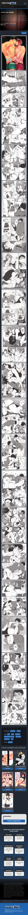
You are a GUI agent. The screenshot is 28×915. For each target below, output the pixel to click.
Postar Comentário (14, 821)
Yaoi (12, 739)
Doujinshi (12, 731)
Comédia (22, 900)
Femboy (16, 900)
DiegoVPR (12, 24)
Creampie (18, 736)
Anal (8, 734)
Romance (6, 739)
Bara (12, 734)
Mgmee (10, 742)
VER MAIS (8, 768)
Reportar (24, 33)
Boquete (17, 734)
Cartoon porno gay (7, 902)
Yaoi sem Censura (8, 900)
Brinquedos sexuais (9, 736)
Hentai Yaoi (6, 883)
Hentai (18, 731)
